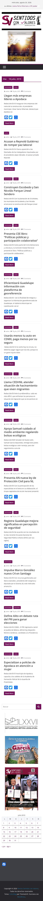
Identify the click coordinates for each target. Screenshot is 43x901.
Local (16, 87)
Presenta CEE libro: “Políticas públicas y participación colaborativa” (21, 237)
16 (10, 832)
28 (38, 836)
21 (38, 832)
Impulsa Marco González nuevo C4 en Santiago (19, 571)
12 (27, 827)
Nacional (17, 607)
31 (15, 840)
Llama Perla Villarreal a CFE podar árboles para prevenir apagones (24, 7)
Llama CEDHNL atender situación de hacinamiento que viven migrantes (20, 385)
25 (21, 836)
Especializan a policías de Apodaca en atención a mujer (19, 665)
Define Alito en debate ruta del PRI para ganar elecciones (21, 619)
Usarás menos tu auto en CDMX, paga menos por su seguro (20, 339)
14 (38, 827)
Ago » (9, 846)
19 (27, 832)
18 (21, 832)
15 (4, 832)
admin (8, 91)
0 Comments (27, 91)
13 (32, 827)
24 (15, 836)
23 (10, 836)
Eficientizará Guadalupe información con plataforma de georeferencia (19, 288)
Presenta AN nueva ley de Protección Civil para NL (20, 479)
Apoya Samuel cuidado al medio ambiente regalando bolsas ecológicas (21, 432)
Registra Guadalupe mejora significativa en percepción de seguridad (21, 524)
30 (10, 840)
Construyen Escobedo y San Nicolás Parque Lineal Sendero (21, 190)
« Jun (3, 846)
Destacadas (8, 87)
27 (32, 836)
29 (4, 840)
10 (15, 827)
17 (15, 832)
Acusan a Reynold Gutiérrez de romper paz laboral (21, 143)
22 (4, 836)
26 (27, 836)
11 (21, 827)
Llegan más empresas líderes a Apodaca (18, 97)
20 (32, 832)
